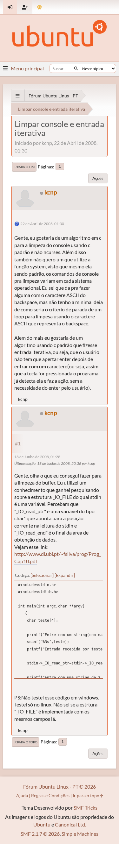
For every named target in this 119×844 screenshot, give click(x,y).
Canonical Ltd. (70, 824)
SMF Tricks (85, 808)
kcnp (50, 192)
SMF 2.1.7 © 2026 (40, 834)
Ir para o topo (25, 742)
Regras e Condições (50, 795)
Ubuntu (41, 824)
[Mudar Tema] (39, 7)
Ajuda (22, 795)
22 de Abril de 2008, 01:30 (42, 224)
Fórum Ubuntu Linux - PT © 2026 (59, 787)
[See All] (18, 95)
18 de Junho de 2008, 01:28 (37, 457)
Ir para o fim (24, 167)
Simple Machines (80, 834)
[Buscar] (76, 68)
